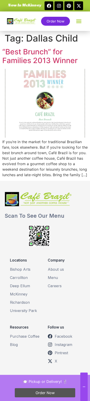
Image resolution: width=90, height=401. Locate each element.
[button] (24, 5)
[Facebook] (49, 5)
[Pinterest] (68, 5)
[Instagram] (58, 5)
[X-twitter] (78, 5)
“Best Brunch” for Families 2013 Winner (40, 56)
